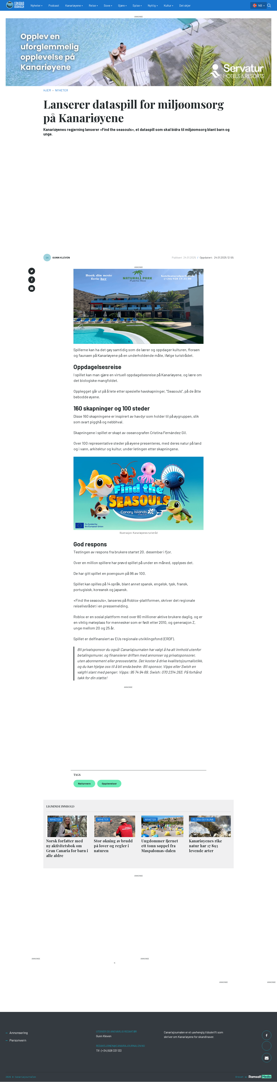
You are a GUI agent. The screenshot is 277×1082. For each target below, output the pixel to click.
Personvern (17, 1040)
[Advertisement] (128, 726)
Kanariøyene (73, 5)
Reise (92, 5)
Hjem (47, 90)
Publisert (177, 257)
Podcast (53, 5)
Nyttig (152, 5)
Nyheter (36, 5)
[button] (31, 271)
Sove (107, 5)
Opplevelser (109, 783)
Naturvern (84, 783)
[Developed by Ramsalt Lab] (260, 1076)
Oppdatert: (206, 257)
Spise (136, 5)
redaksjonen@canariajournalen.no (120, 1045)
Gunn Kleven (61, 257)
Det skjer (185, 5)
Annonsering (18, 1033)
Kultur (167, 5)
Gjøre (121, 5)
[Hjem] (15, 5)
